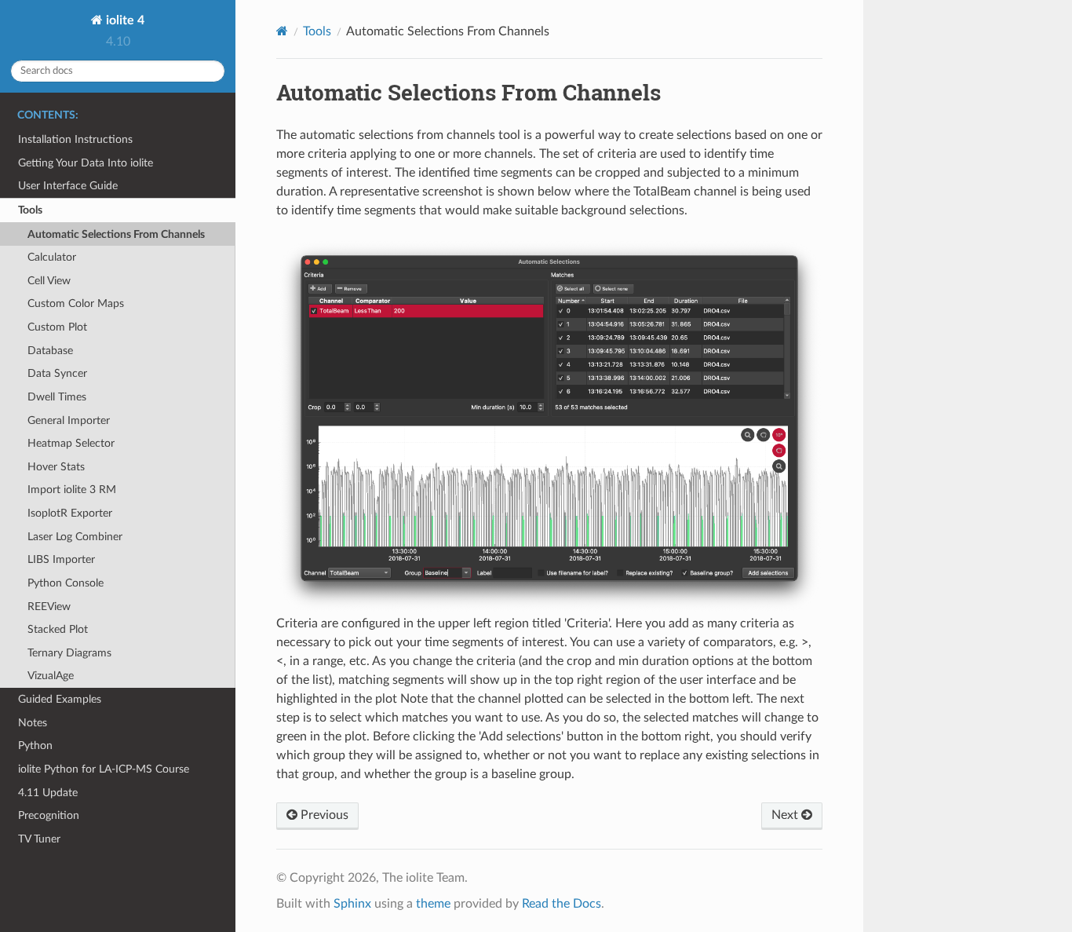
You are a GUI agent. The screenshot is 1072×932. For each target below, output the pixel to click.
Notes (32, 723)
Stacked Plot (57, 629)
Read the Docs (561, 903)
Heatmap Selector (71, 443)
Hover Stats (56, 467)
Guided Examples (59, 699)
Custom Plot (57, 327)
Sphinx (352, 903)
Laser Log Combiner (74, 537)
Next (786, 815)
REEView (49, 606)
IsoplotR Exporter (69, 513)
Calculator (51, 257)
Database (50, 350)
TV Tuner (39, 839)
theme (433, 903)
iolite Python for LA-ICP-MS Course (103, 769)
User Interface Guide (68, 186)
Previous (322, 815)
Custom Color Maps (75, 303)
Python (35, 745)
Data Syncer (57, 373)
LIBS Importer (61, 559)
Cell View (49, 281)
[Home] (282, 31)
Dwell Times (56, 397)
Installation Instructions (75, 139)
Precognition (48, 815)
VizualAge (50, 676)
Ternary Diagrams (69, 653)
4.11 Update (48, 793)
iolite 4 (123, 20)
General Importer (68, 420)
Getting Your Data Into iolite (85, 163)
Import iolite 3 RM (71, 489)
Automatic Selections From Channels (116, 234)
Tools (30, 210)
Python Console (65, 583)
